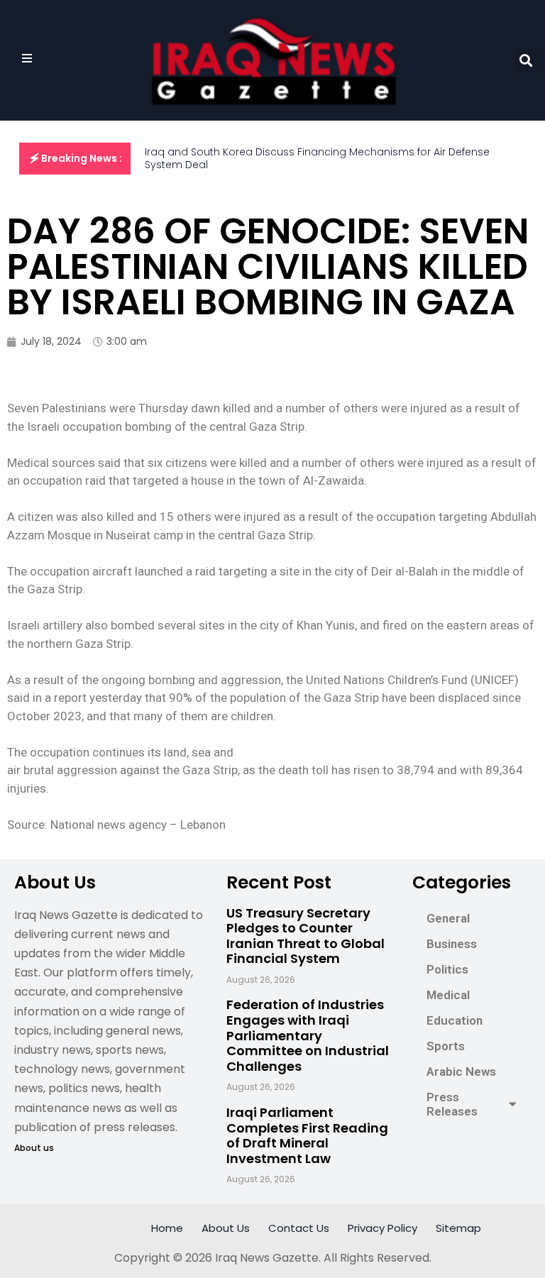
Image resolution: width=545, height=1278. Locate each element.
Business (451, 944)
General (448, 918)
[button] (526, 60)
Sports (445, 1046)
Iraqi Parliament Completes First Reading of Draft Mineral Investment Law (307, 1135)
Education (454, 1020)
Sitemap (458, 1228)
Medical (448, 995)
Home (167, 1228)
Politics (447, 969)
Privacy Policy (382, 1228)
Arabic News (461, 1071)
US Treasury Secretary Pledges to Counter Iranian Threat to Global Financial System (305, 936)
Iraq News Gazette (267, 1258)
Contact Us (298, 1228)
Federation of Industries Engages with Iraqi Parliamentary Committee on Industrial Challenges (307, 1035)
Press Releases (452, 1104)
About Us (226, 1228)
